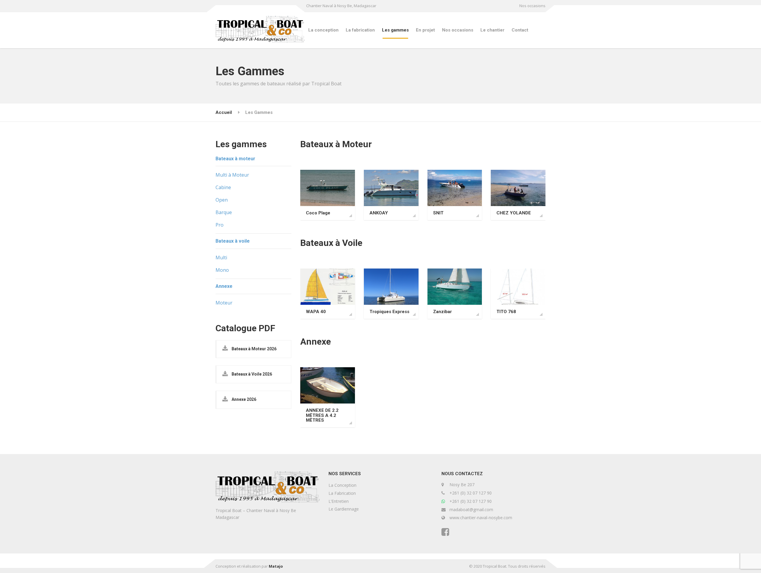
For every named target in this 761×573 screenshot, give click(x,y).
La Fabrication (342, 493)
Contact (520, 30)
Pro (220, 225)
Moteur (224, 302)
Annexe (224, 286)
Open (222, 200)
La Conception (342, 485)
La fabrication (360, 30)
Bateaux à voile (233, 241)
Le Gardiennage (343, 509)
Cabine (223, 187)
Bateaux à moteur (235, 158)
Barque (224, 212)
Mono (222, 270)
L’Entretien (338, 501)
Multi (221, 257)
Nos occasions (532, 5)
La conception (323, 30)
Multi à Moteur (232, 175)
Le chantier (492, 30)
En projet (425, 30)
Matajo (276, 566)
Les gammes (395, 30)
